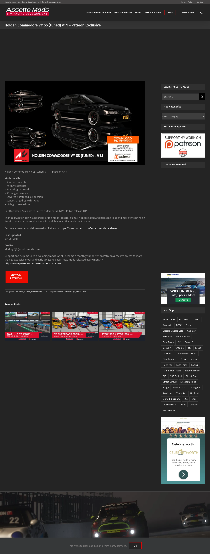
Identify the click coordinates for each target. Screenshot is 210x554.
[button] (201, 12)
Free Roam (168, 342)
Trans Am (181, 393)
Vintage (194, 404)
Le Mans (167, 353)
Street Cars (81, 291)
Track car (167, 393)
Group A (167, 347)
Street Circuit (169, 381)
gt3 (189, 347)
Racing (194, 364)
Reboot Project (192, 370)
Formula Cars (183, 336)
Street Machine (188, 381)
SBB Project (176, 376)
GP (179, 342)
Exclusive (68, 291)
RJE (74, 291)
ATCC (197, 319)
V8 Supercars (169, 404)
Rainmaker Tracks (172, 370)
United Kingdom (171, 398)
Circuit (189, 325)
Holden (27, 291)
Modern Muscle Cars (186, 353)
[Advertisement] (105, 52)
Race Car (167, 364)
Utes (194, 398)
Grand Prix (190, 342)
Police (183, 359)
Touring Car (195, 387)
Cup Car (191, 330)
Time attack (179, 387)
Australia (59, 291)
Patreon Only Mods (39, 291)
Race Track (181, 364)
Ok (135, 545)
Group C (179, 347)
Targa (166, 387)
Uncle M (194, 393)
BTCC (179, 325)
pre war (194, 359)
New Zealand (169, 359)
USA (186, 398)
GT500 (198, 347)
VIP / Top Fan (169, 410)
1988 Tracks (169, 319)
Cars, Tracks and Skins (51, 2)
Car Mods (19, 291)
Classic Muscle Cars (173, 330)
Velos (183, 404)
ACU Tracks (185, 319)
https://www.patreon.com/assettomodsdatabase (88, 228)
